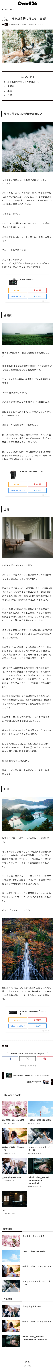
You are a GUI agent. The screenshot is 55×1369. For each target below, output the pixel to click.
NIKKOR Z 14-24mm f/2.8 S (31, 471)
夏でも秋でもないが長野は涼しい (23, 81)
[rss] (29, 1362)
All (6, 24)
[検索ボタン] (51, 3)
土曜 (9, 90)
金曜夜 (10, 86)
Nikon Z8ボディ (26, 279)
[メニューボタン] (3, 3)
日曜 (9, 95)
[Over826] (27, 3)
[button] (10, 1058)
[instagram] (26, 1362)
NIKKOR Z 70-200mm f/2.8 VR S (33, 1012)
